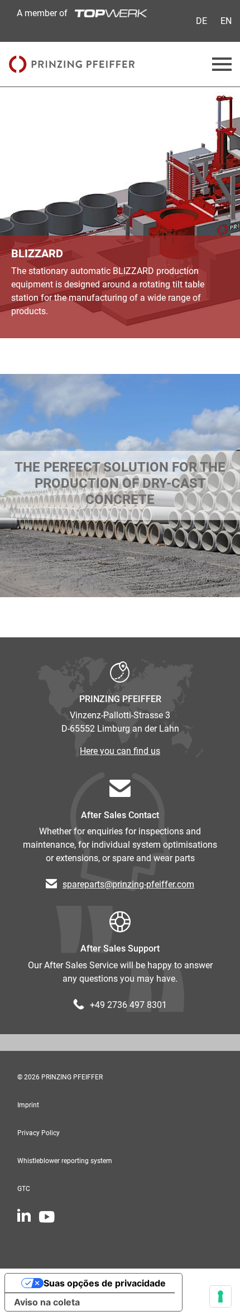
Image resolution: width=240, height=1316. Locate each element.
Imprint (28, 1105)
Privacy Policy (38, 1133)
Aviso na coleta (47, 1302)
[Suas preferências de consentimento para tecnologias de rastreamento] (220, 1296)
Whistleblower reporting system (64, 1161)
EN (226, 21)
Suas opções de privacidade (105, 1283)
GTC (23, 1189)
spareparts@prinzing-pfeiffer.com (128, 884)
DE (201, 21)
